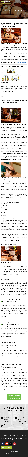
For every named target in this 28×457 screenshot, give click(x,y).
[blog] (10, 443)
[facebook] (2, 443)
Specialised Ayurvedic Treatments (18, 434)
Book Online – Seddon (14, 398)
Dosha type (3, 143)
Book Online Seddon (6, 438)
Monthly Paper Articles (17, 438)
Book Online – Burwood (14, 395)
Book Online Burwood (18, 437)
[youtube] (6, 443)
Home (3, 434)
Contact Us (10, 437)
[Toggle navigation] (25, 3)
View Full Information (21, 62)
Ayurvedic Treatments (6, 435)
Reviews (14, 439)
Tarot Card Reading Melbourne (19, 435)
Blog (5, 437)
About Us (7, 434)
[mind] (14, 443)
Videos (25, 438)
